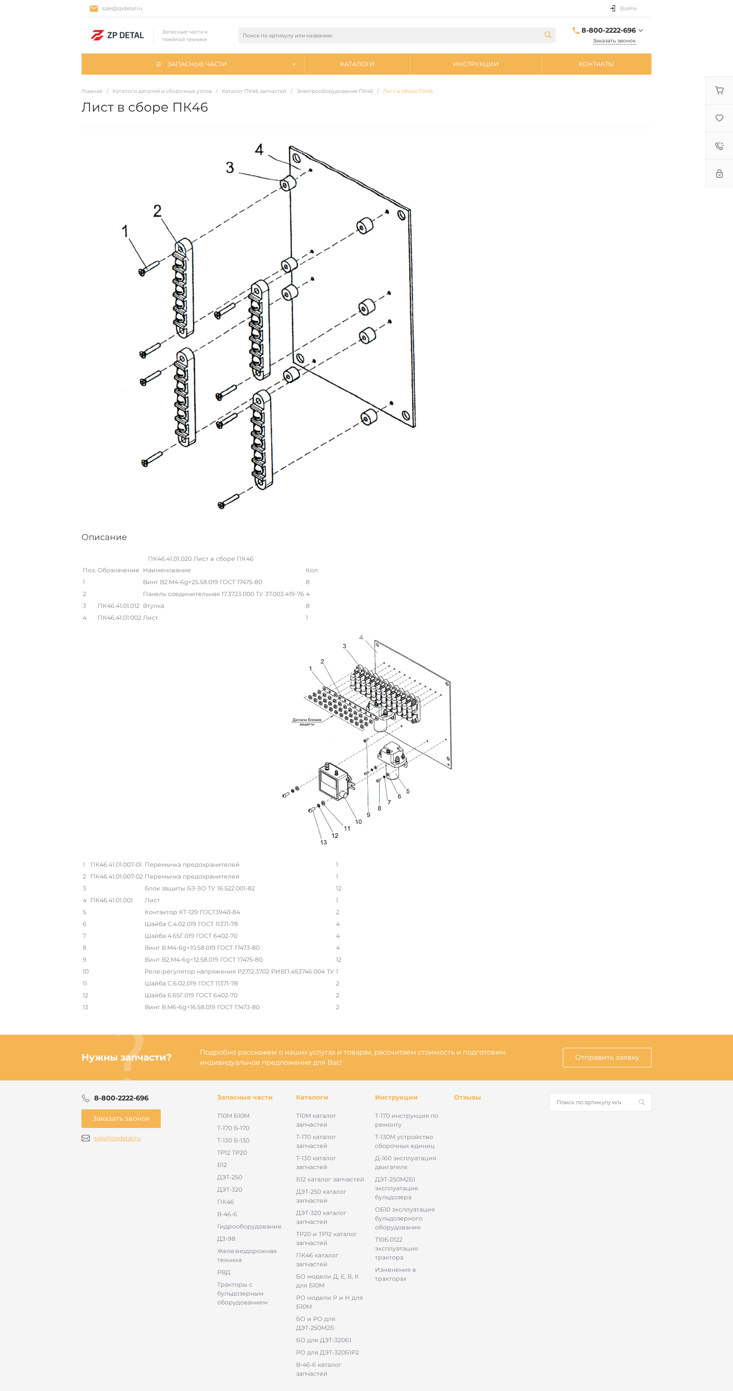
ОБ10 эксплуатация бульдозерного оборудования (405, 1218)
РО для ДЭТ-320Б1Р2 (327, 1352)
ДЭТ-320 (229, 1189)
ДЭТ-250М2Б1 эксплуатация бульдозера (396, 1188)
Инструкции (396, 1097)
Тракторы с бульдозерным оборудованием (242, 1293)
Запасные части (245, 1097)
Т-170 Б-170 (233, 1128)
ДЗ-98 (226, 1239)
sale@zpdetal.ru (122, 8)
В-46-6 (227, 1214)
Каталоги (312, 1097)
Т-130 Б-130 (233, 1140)
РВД (223, 1272)
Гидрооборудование (249, 1226)
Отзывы (467, 1097)
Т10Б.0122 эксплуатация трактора (396, 1248)
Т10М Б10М (233, 1116)
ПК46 (225, 1202)
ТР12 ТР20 (232, 1152)
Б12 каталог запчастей (330, 1179)
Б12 (222, 1165)
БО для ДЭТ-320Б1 (323, 1340)
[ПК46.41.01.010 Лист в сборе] (366, 844)
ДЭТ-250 (229, 1177)
